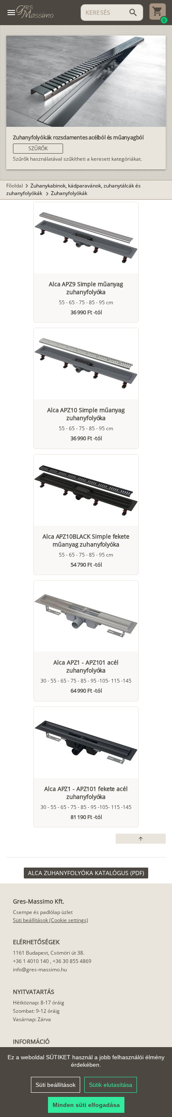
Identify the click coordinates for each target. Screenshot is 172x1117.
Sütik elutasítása (110, 1084)
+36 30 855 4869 (72, 961)
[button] (38, 149)
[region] (86, 1082)
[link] (86, 873)
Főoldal (14, 185)
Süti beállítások (55, 1084)
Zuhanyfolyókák (69, 193)
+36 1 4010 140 (31, 961)
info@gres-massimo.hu (40, 969)
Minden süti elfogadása (86, 1105)
